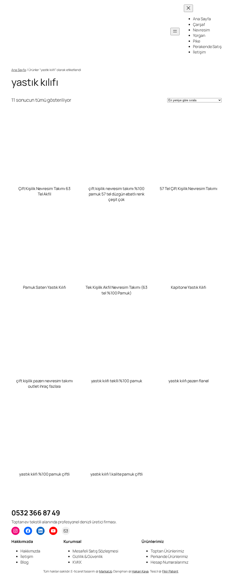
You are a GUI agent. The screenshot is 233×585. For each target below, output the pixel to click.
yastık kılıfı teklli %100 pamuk (116, 380)
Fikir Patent (170, 571)
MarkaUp (105, 571)
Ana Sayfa (18, 70)
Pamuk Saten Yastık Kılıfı (44, 287)
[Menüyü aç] (175, 31)
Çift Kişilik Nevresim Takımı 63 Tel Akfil (44, 191)
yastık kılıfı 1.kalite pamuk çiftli (116, 474)
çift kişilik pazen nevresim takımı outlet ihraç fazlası (44, 383)
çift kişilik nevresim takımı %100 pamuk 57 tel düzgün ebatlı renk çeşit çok (116, 194)
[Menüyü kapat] (188, 8)
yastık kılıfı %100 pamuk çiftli (44, 474)
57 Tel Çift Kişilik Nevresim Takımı (188, 188)
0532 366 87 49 (35, 512)
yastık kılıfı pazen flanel (188, 380)
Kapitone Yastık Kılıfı (188, 287)
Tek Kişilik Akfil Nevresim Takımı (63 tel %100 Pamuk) (116, 289)
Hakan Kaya (140, 571)
